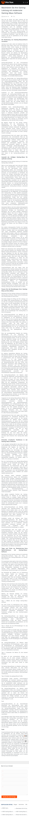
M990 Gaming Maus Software (5, 808)
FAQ (26, 804)
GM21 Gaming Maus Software (22, 811)
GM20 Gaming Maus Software (8, 814)
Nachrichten (21, 804)
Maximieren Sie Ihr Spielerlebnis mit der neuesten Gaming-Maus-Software (22, 808)
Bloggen (15, 804)
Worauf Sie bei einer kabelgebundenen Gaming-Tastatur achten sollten (22, 814)
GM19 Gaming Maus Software (8, 811)
